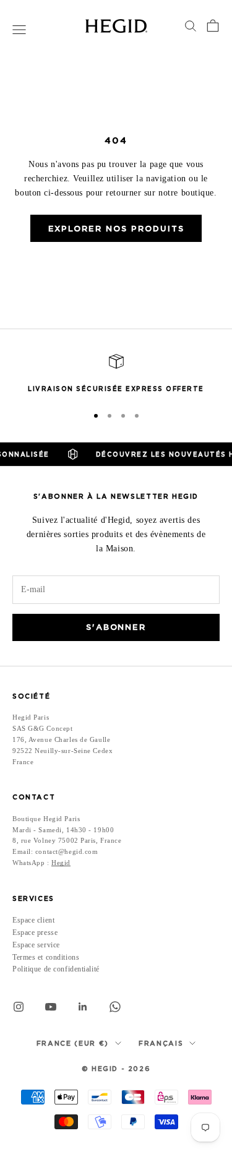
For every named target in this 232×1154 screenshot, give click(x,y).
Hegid (61, 862)
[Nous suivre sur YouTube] (51, 1007)
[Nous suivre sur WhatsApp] (115, 1007)
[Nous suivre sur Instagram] (18, 1007)
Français (161, 1043)
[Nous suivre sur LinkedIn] (83, 1007)
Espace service (36, 945)
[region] (116, 374)
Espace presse (35, 932)
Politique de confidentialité (56, 969)
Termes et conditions (45, 957)
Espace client (33, 920)
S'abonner (116, 627)
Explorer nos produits (116, 228)
